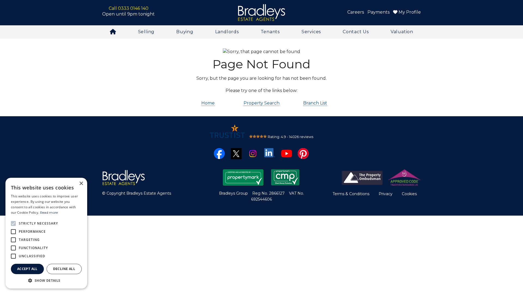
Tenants (270, 31)
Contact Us (356, 31)
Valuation (402, 31)
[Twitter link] (236, 153)
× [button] (81, 184)
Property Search (261, 103)
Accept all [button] (27, 269)
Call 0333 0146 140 (128, 8)
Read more (49, 212)
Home (208, 103)
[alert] (46, 233)
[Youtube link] (286, 153)
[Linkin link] (269, 152)
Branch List (315, 103)
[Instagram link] (252, 153)
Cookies (409, 193)
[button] (46, 280)
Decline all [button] (64, 269)
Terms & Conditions (351, 193)
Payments (378, 12)
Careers (355, 12)
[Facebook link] (219, 153)
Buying (184, 31)
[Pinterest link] (303, 153)
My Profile (409, 12)
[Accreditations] (381, 177)
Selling (146, 31)
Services (311, 31)
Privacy (386, 193)
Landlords (227, 31)
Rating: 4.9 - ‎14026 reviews (290, 136)
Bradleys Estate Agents (261, 12)
